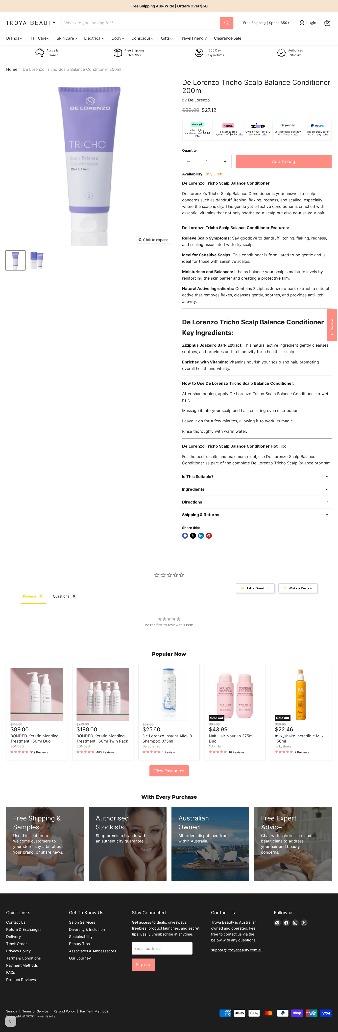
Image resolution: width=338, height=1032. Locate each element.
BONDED (17, 746)
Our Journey (80, 958)
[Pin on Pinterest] (209, 536)
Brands (13, 38)
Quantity (189, 150)
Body (117, 38)
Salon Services (82, 922)
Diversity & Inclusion (87, 929)
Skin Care (66, 38)
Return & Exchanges (24, 929)
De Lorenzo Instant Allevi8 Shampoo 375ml (167, 738)
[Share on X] (193, 536)
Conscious (141, 38)
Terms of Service (35, 1011)
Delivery (13, 936)
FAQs (10, 972)
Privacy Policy (18, 951)
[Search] (226, 23)
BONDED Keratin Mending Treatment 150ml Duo (34, 738)
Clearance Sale (227, 38)
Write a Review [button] (300, 588)
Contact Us (15, 922)
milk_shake (283, 746)
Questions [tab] (61, 596)
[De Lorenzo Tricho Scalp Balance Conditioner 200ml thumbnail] (15, 260)
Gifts (165, 38)
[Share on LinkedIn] (201, 536)
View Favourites (169, 770)
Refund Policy (64, 1011)
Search (11, 1011)
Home (11, 69)
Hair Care (38, 38)
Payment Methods (22, 965)
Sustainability (81, 936)
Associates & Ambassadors (92, 951)
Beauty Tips (79, 943)
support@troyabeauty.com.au (237, 950)
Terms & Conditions (23, 958)
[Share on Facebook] (185, 536)
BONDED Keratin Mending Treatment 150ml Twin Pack (102, 738)
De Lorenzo (199, 99)
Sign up (143, 964)
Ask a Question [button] (257, 588)
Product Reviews (21, 979)
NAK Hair (216, 746)
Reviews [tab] (29, 596)
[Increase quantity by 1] (225, 161)
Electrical (93, 38)
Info (197, 135)
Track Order (16, 943)
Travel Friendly (193, 38)
